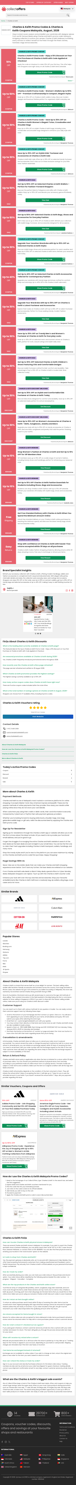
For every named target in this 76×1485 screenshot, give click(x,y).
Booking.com (7, 946)
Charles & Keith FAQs (10, 754)
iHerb (4, 967)
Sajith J (10, 588)
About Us (62, 1436)
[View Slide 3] (40, 633)
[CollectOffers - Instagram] (6, 1442)
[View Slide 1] (35, 633)
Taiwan (26, 1463)
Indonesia (8, 1459)
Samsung (6, 949)
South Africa (9, 1463)
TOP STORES (30, 2)
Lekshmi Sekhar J (67, 233)
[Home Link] (13, 9)
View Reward (45, 468)
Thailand (45, 1463)
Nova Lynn (69, 77)
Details (70, 80)
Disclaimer (63, 1430)
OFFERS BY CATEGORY (43, 2)
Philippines (46, 1459)
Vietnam (26, 1467)
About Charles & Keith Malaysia (14, 745)
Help (60, 1441)
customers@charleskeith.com (17, 732)
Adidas (5, 955)
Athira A (70, 109)
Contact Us (63, 1439)
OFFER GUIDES (58, 2)
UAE (62, 1463)
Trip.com (6, 958)
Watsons (6, 952)
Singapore (65, 1459)
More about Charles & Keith (12, 758)
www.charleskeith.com (15, 736)
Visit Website (38, 717)
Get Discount (45, 406)
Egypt (25, 1455)
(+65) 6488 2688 (13, 729)
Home (3, 21)
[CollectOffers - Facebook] (2, 1442)
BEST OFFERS (69, 2)
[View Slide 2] (38, 633)
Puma (5, 961)
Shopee (5, 972)
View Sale (45, 200)
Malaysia (67, 9)
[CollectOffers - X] (9, 1442)
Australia (8, 1455)
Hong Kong (46, 1455)
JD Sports (6, 969)
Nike (4, 964)
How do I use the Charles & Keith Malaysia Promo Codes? (23, 749)
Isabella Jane (68, 503)
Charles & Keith (12, 21)
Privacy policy (64, 1433)
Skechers (6, 944)
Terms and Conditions (67, 1427)
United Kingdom (11, 1467)
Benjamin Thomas (67, 143)
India (63, 1455)
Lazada (5, 941)
